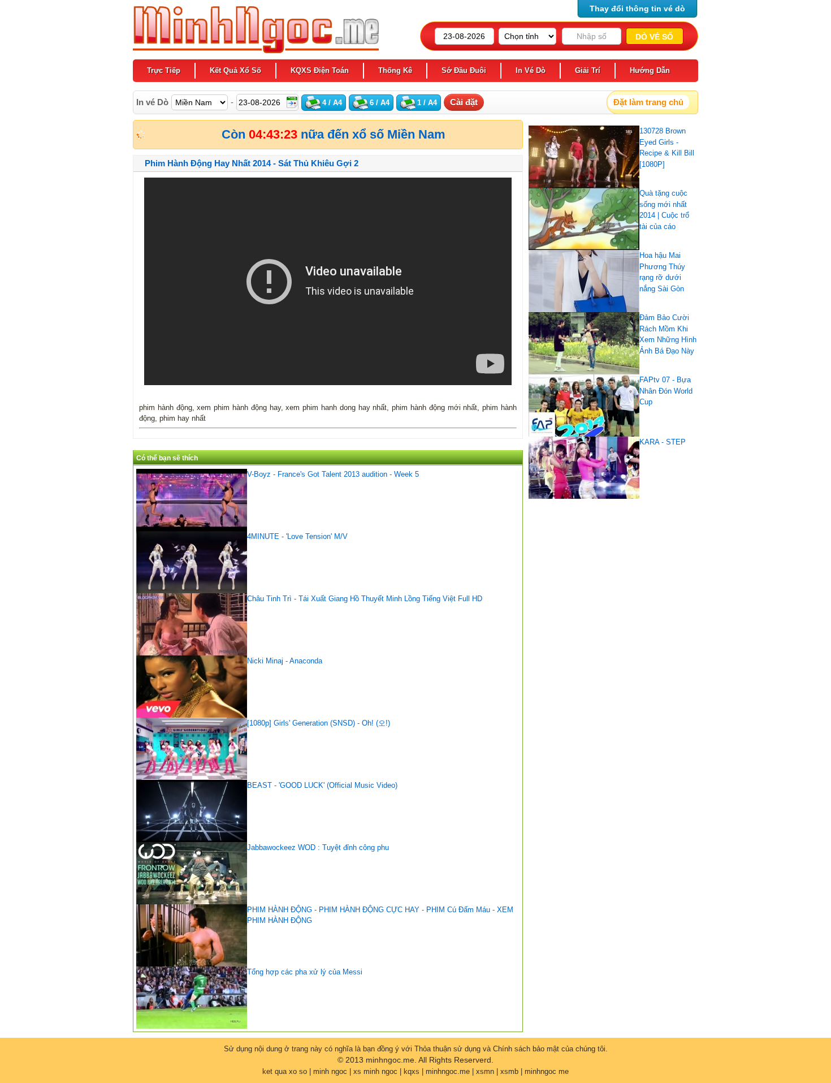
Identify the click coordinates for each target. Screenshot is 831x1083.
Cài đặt (464, 102)
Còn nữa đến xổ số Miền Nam (333, 134)
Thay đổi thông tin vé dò (637, 8)
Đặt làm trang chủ (648, 102)
